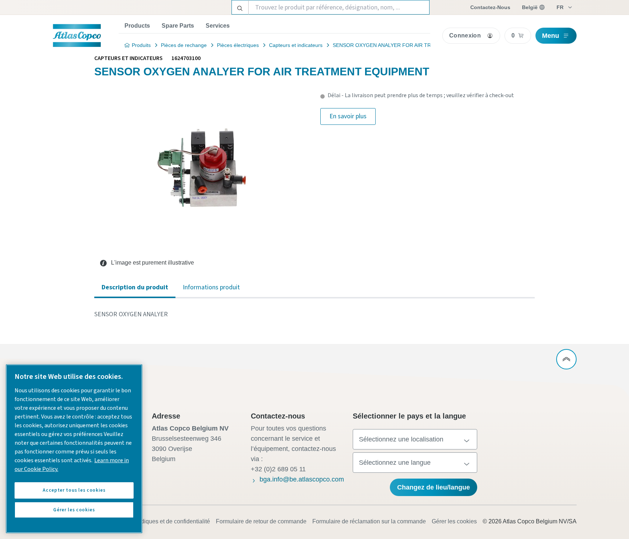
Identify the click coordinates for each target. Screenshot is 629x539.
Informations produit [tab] (211, 287)
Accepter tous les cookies (74, 490)
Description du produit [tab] (135, 287)
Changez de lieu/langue (433, 487)
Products (137, 26)
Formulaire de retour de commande (261, 521)
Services (218, 26)
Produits (141, 45)
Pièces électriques (238, 45)
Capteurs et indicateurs (296, 45)
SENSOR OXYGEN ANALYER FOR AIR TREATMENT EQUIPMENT (410, 45)
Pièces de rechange (184, 45)
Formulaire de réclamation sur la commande (369, 521)
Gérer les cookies (454, 521)
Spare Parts (178, 26)
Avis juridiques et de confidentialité (165, 521)
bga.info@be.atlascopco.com (302, 479)
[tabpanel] (314, 314)
